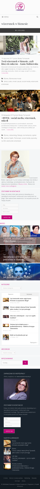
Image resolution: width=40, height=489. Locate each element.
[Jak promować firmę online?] (20, 279)
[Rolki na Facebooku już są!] (6, 340)
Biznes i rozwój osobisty (16, 478)
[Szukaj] (25, 362)
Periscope (17, 138)
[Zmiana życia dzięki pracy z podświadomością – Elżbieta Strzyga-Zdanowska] (6, 326)
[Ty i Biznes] (20, 6)
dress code (8, 81)
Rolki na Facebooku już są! (18, 335)
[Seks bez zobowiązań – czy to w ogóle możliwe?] (6, 317)
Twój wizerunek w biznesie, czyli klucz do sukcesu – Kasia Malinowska (19, 62)
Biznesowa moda (15, 78)
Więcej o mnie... (23, 184)
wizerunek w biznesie (13, 141)
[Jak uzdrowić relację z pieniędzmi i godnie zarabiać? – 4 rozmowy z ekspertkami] (20, 243)
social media (26, 81)
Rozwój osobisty (17, 464)
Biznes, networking (10, 135)
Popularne (10, 294)
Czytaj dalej (4, 73)
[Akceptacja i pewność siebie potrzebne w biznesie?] (20, 261)
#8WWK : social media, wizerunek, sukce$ (18, 119)
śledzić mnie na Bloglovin (8, 186)
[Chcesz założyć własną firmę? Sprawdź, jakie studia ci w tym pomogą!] (6, 309)
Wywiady (34, 478)
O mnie (6, 478)
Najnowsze (29, 294)
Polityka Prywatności (21, 484)
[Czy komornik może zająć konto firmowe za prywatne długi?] (6, 301)
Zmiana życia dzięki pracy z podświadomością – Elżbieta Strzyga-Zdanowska (22, 326)
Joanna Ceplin (8, 138)
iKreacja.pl (20, 486)
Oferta (23, 481)
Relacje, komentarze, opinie (26, 135)
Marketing (27, 478)
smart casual (16, 81)
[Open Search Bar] (37, 17)
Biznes (6, 78)
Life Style (14, 456)
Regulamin (31, 484)
